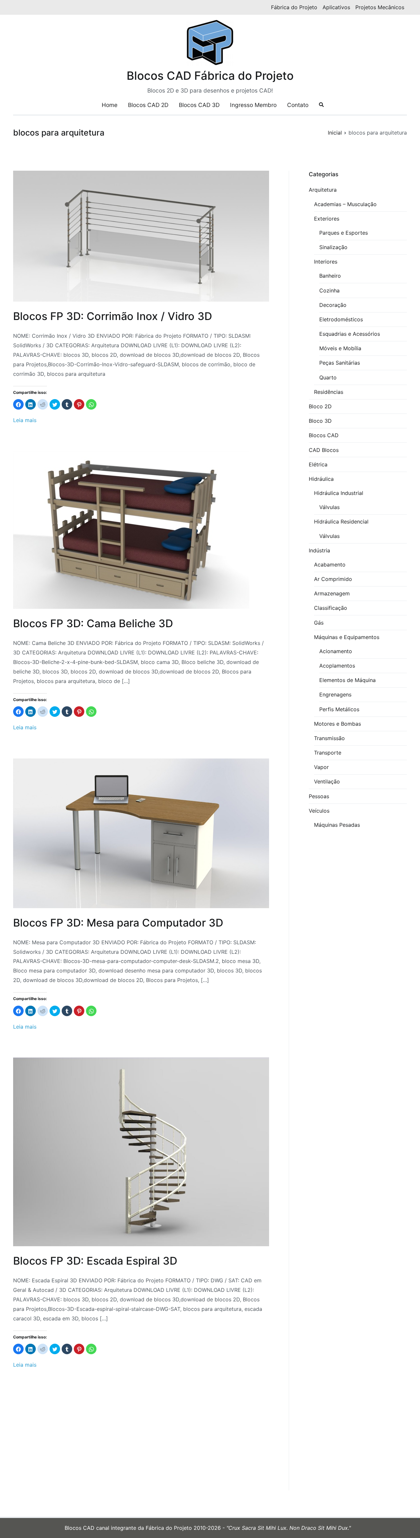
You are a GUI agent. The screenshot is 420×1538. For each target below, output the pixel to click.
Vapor (321, 767)
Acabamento (330, 564)
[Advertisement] (141, 1442)
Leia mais (24, 420)
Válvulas (329, 507)
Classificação (330, 608)
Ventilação (327, 781)
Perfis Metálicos (339, 709)
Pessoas (319, 796)
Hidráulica (321, 479)
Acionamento (335, 651)
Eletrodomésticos (341, 319)
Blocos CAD (324, 435)
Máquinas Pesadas (337, 825)
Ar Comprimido (333, 579)
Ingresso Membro (253, 104)
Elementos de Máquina (347, 680)
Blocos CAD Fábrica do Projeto (210, 75)
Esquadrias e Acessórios (349, 334)
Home (109, 104)
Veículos (319, 810)
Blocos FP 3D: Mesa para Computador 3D (118, 922)
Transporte (327, 752)
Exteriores (326, 218)
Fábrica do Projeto (294, 7)
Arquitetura (323, 189)
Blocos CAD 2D (148, 104)
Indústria (319, 550)
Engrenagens (335, 694)
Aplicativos (336, 7)
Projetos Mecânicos (379, 7)
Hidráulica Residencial (341, 521)
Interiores (325, 261)
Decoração (332, 305)
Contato (297, 104)
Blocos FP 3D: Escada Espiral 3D (95, 1260)
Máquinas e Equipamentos (346, 637)
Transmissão (329, 738)
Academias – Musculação (345, 204)
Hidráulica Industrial (338, 493)
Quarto (328, 377)
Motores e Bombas (337, 723)
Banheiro (330, 275)
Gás (319, 622)
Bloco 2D (320, 406)
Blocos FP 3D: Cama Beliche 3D (93, 623)
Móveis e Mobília (340, 348)
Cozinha (329, 290)
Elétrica (318, 464)
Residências (328, 392)
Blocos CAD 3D (199, 104)
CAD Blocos (324, 450)
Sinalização (333, 247)
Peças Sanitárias (339, 362)
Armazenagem (332, 593)
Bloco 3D (320, 420)
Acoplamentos (337, 665)
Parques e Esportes (343, 232)
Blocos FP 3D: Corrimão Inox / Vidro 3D (112, 316)
